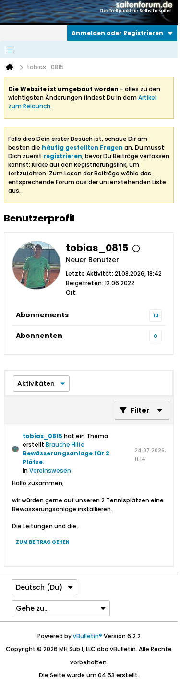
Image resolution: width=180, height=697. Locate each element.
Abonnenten (39, 335)
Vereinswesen (50, 470)
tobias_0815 (42, 436)
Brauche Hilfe (65, 445)
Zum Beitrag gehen (43, 542)
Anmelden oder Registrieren (117, 33)
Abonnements (42, 315)
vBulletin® (87, 636)
